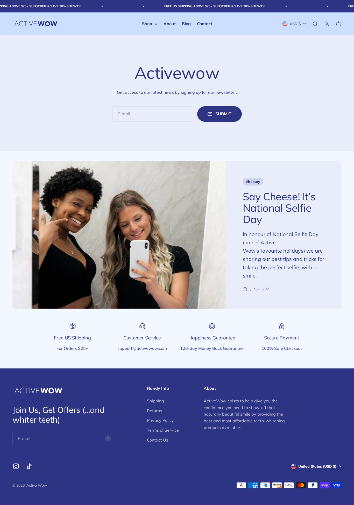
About (170, 23)
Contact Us (157, 440)
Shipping (155, 400)
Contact (204, 23)
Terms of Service (163, 430)
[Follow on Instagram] (15, 466)
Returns (154, 410)
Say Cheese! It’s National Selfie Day (279, 208)
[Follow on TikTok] (29, 466)
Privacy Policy (160, 420)
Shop (147, 23)
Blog (186, 23)
